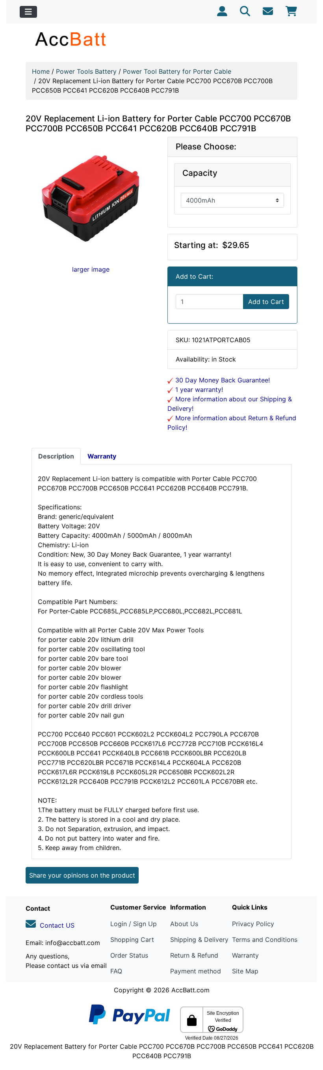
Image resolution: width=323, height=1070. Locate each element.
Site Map (245, 971)
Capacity (199, 173)
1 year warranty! (198, 389)
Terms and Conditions (264, 939)
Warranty (245, 955)
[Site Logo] (71, 38)
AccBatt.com (190, 990)
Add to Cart (266, 302)
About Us (184, 924)
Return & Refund (194, 955)
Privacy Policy (253, 924)
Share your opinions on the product (82, 875)
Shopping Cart (132, 939)
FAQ (116, 971)
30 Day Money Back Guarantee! (221, 380)
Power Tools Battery (86, 71)
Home (41, 71)
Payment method (195, 971)
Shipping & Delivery (199, 939)
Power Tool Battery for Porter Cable (177, 71)
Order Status (129, 955)
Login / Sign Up (133, 924)
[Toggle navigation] (28, 12)
